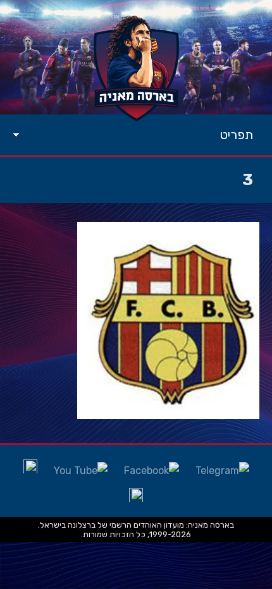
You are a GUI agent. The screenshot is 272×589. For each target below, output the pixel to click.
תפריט (236, 134)
